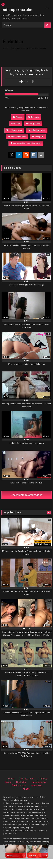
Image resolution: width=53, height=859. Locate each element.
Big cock (35, 117)
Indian (17, 123)
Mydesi (26, 789)
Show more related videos (26, 494)
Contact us (21, 782)
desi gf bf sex (34, 123)
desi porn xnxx (15, 130)
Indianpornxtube (16, 9)
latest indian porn (18, 136)
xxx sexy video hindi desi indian (27, 143)
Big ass (19, 117)
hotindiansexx (39, 782)
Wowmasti (36, 785)
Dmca (11, 778)
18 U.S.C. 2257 (27, 778)
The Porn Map (19, 785)
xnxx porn (39, 136)
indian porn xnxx (38, 130)
